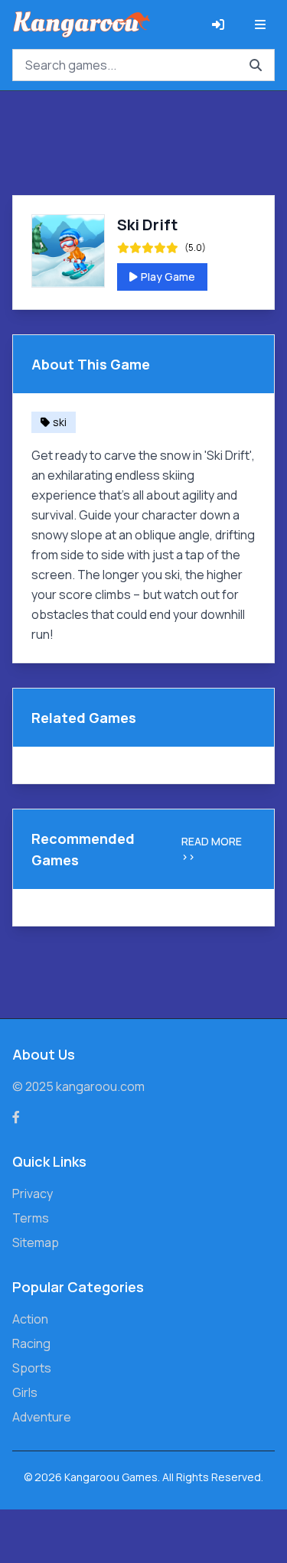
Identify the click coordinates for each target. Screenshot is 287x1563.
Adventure (41, 1416)
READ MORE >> (211, 849)
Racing (31, 1343)
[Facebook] (16, 1117)
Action (30, 1319)
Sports (31, 1367)
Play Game (168, 276)
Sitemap (35, 1242)
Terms (30, 1218)
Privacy (32, 1193)
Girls (25, 1392)
